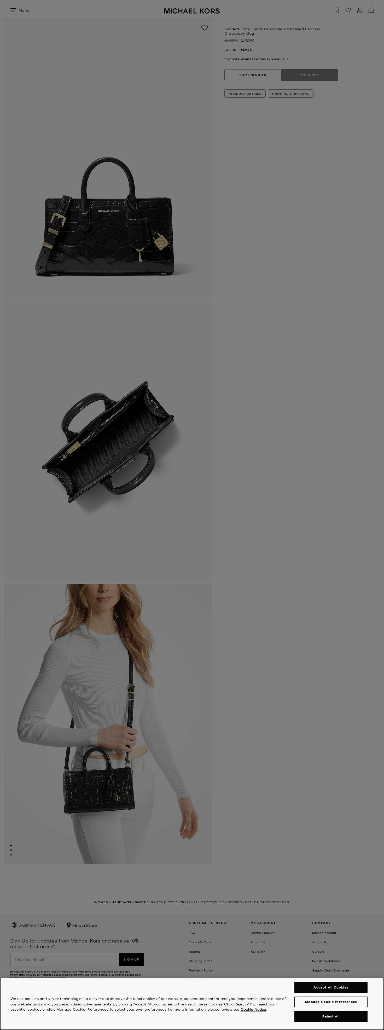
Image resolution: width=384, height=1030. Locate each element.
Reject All (331, 1016)
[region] (192, 1004)
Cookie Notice (253, 1009)
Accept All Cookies (330, 987)
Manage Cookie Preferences (331, 1001)
